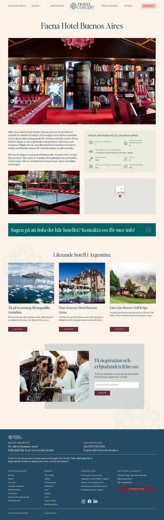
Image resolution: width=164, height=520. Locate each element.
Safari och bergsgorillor (92, 483)
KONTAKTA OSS (93, 443)
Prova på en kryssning (91, 475)
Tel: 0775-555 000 (94, 446)
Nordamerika (14, 501)
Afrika (11, 475)
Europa (11, 483)
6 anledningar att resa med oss (132, 475)
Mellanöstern (14, 490)
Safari (47, 479)
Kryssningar (50, 483)
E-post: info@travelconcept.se (101, 450)
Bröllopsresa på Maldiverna (94, 486)
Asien (11, 479)
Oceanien (12, 494)
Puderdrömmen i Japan (92, 490)
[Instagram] (83, 501)
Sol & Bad (49, 475)
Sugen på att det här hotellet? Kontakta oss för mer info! (73, 230)
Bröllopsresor (51, 504)
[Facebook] (89, 501)
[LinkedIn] (95, 501)
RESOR (48, 471)
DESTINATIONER (17, 471)
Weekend (49, 486)
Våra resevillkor (124, 479)
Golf (47, 497)
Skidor (48, 494)
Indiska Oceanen (16, 486)
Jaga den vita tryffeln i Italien (95, 479)
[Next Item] (150, 81)
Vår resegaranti (124, 483)
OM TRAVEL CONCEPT (129, 471)
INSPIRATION (88, 471)
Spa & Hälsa (50, 501)
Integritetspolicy (51, 513)
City (47, 490)
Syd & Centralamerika (18, 497)
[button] (16, 6)
